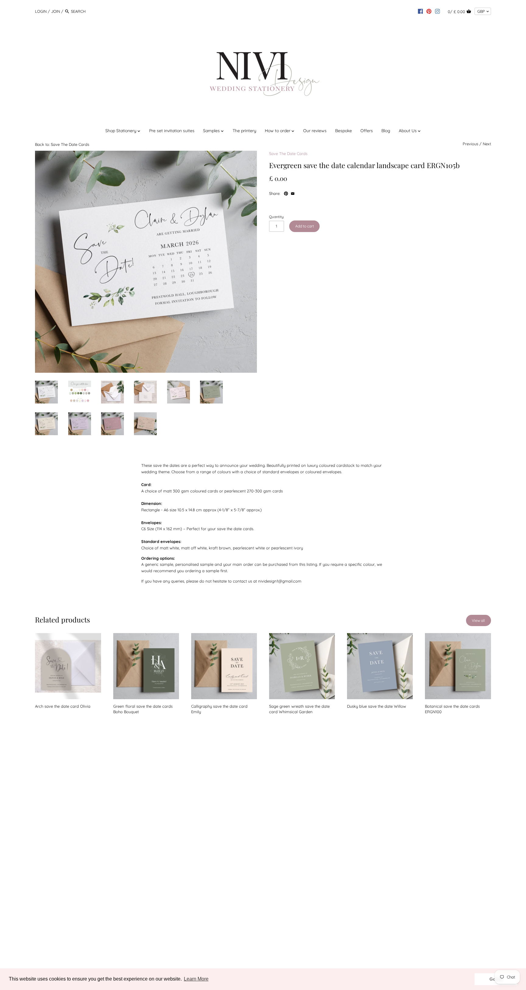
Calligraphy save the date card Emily (219, 709)
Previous (470, 143)
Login (41, 11)
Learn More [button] (196, 978)
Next (487, 143)
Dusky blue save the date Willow (376, 706)
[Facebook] (420, 11)
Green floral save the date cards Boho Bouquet (143, 709)
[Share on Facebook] (300, 192)
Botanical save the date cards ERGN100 (452, 709)
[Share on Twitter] (306, 192)
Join (55, 11)
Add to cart (304, 226)
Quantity (276, 217)
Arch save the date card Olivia (62, 706)
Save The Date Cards (288, 153)
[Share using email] (293, 192)
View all (478, 620)
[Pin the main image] (286, 192)
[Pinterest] (428, 11)
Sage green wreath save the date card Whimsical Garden (299, 709)
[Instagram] (437, 11)
